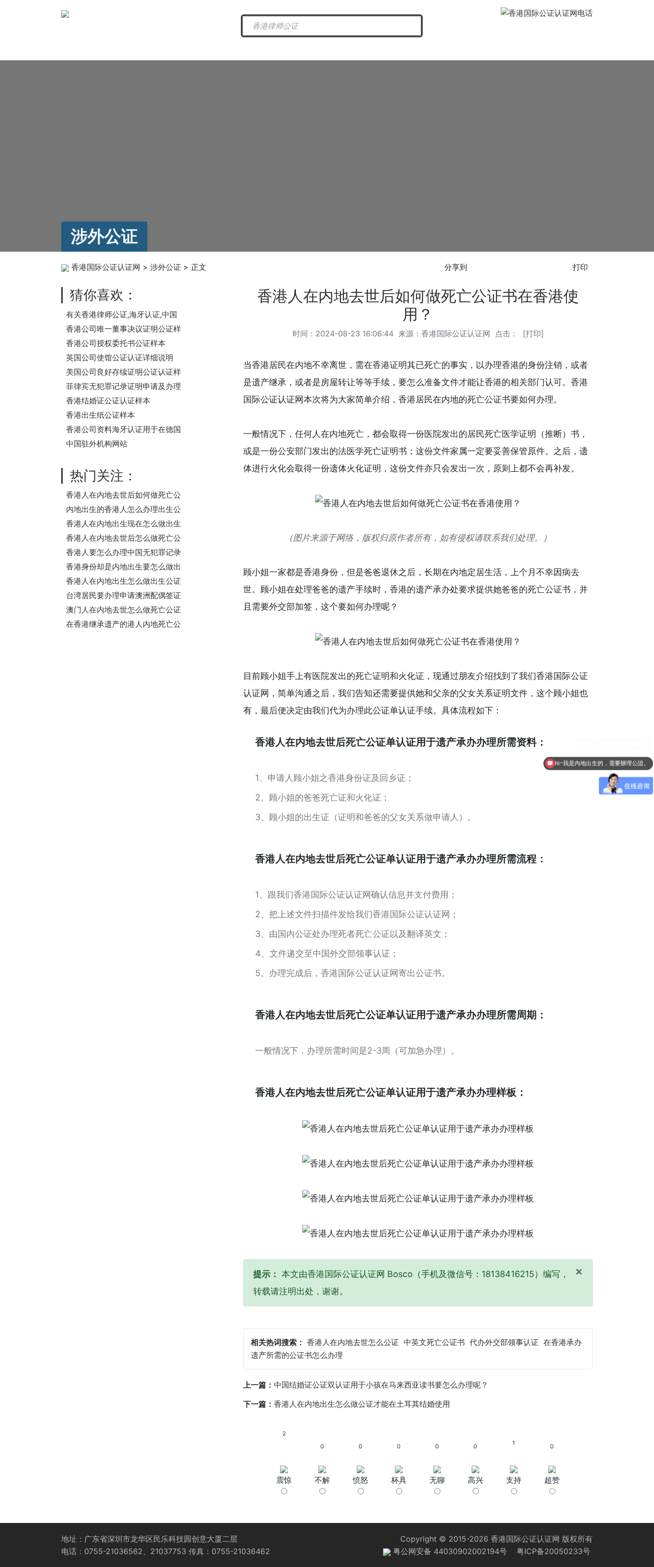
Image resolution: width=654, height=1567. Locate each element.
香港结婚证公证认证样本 (108, 400)
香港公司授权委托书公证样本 (116, 343)
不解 (322, 1480)
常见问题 (480, 49)
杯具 (398, 1480)
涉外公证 (406, 49)
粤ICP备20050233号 (553, 1551)
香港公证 (257, 49)
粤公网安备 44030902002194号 (449, 1551)
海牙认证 (332, 49)
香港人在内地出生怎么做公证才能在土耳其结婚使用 (362, 1404)
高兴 (475, 1480)
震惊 (284, 1480)
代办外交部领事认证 (504, 1342)
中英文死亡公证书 (434, 1342)
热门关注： (103, 475)
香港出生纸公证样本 (100, 415)
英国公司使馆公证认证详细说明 (119, 357)
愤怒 (360, 1480)
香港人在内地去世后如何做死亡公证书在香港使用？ (418, 305)
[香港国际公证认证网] (65, 13)
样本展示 (555, 49)
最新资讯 (183, 49)
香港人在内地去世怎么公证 (353, 1342)
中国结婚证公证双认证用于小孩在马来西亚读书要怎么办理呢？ (381, 1384)
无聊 (437, 1480)
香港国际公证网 (104, 49)
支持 (513, 1480)
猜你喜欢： (103, 295)
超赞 (552, 1480)
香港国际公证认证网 (105, 267)
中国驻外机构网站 (96, 443)
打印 (580, 267)
